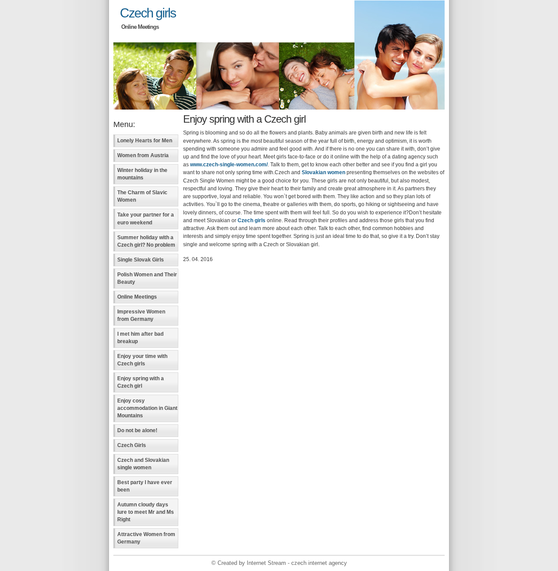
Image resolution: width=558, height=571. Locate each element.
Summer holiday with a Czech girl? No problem (146, 241)
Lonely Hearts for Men (144, 141)
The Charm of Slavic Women (142, 196)
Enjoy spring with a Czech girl (140, 382)
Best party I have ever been (144, 486)
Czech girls (148, 12)
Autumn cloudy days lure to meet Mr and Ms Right (145, 512)
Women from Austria (143, 155)
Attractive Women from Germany (146, 538)
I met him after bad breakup (140, 337)
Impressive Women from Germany (141, 315)
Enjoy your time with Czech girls (142, 360)
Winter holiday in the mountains (142, 174)
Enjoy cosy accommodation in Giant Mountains (147, 408)
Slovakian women (323, 172)
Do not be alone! (137, 430)
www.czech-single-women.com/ (229, 165)
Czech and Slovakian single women (143, 464)
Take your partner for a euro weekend (145, 218)
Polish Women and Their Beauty (147, 278)
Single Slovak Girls (140, 260)
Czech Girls (131, 445)
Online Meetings (137, 297)
